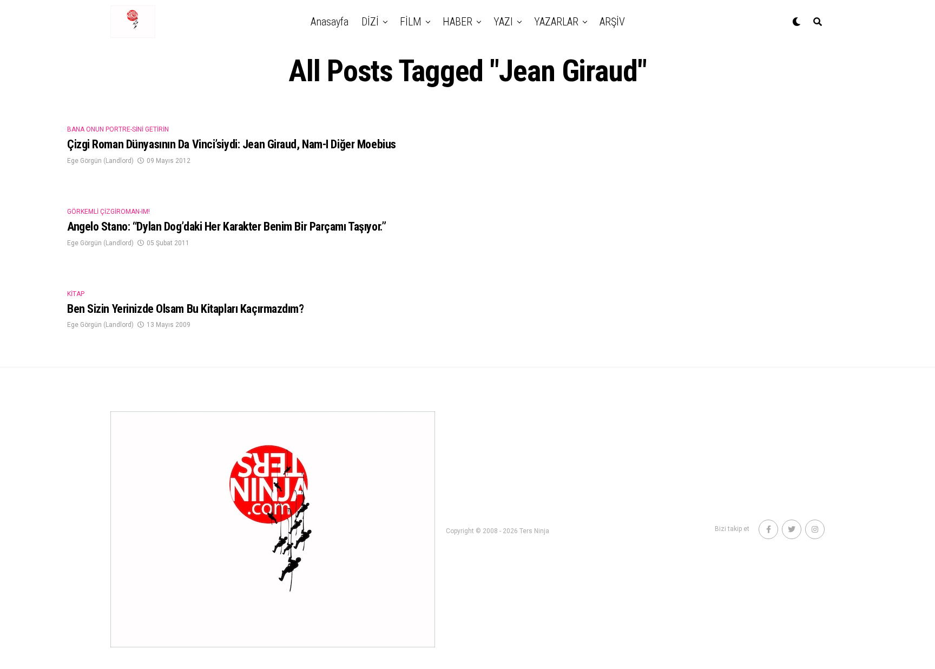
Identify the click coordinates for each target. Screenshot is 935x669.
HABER (457, 21)
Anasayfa (329, 21)
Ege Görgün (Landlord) (100, 161)
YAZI (503, 21)
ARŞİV (612, 21)
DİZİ (370, 21)
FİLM (411, 21)
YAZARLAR (556, 21)
